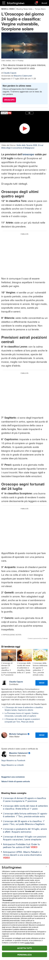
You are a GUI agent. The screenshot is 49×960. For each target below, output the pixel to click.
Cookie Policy (29, 942)
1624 (22, 878)
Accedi (44, 3)
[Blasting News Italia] (15, 3)
